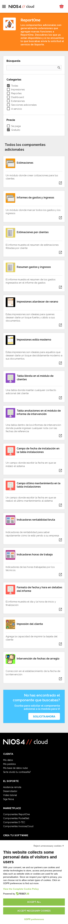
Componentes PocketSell (16, 818)
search (59, 68)
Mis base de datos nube (15, 768)
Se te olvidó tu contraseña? (17, 772)
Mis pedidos (9, 764)
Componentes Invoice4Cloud (18, 826)
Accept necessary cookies (34, 910)
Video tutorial (10, 795)
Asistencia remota (12, 787)
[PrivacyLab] (22, 893)
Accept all (34, 902)
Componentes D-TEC (14, 822)
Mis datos (8, 760)
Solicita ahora (44, 716)
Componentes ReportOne (16, 814)
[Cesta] (61, 6)
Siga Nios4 (8, 799)
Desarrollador (10, 791)
